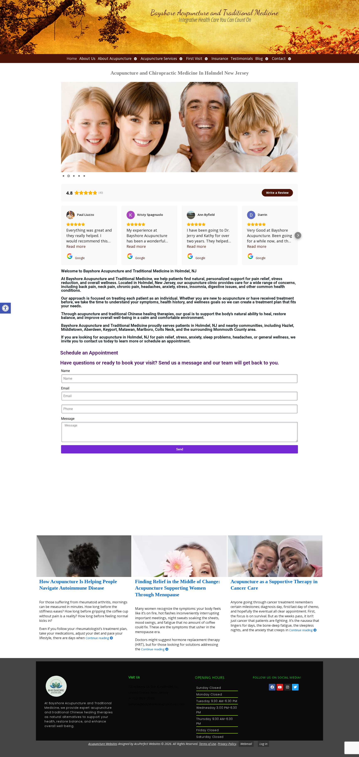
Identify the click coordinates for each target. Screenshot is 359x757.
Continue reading (98, 638)
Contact (279, 58)
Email (65, 388)
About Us (87, 58)
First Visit (194, 58)
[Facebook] (272, 687)
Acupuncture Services (159, 58)
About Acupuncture (115, 58)
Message (67, 419)
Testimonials (242, 58)
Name (65, 371)
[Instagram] (287, 687)
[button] (5, 308)
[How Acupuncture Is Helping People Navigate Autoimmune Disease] (84, 556)
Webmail (246, 744)
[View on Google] (70, 215)
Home (72, 58)
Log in (263, 744)
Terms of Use (207, 744)
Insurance (219, 58)
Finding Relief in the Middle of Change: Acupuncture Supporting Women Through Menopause (177, 588)
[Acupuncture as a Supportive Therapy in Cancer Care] (275, 556)
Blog (259, 58)
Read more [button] (76, 246)
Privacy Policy (227, 744)
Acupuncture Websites (102, 744)
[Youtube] (280, 687)
